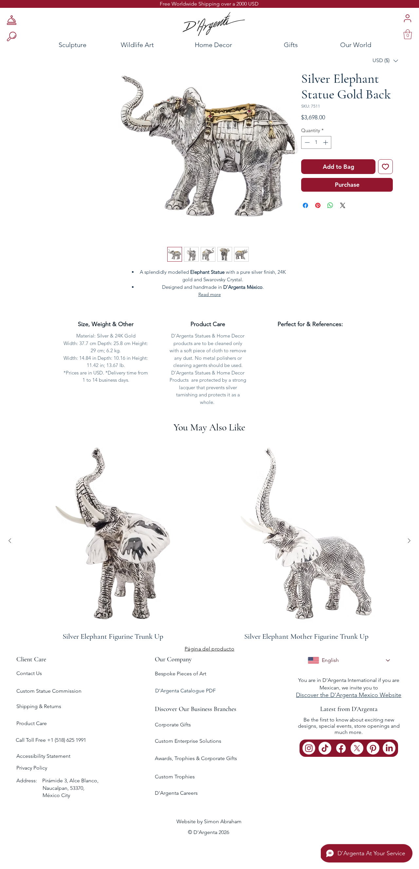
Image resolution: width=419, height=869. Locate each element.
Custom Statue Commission (49, 691)
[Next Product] (409, 541)
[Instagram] (308, 748)
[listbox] (385, 60)
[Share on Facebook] (305, 205)
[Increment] (326, 142)
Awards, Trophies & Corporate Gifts (196, 758)
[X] (357, 748)
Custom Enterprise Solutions (188, 741)
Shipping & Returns (38, 706)
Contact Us (29, 673)
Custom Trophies (175, 776)
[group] (209, 540)
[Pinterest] (373, 748)
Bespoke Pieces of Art (180, 673)
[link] (408, 34)
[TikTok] (325, 748)
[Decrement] (306, 142)
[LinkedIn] (389, 748)
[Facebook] (341, 748)
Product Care (31, 723)
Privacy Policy (31, 768)
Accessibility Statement (43, 756)
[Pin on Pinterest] (318, 205)
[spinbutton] (316, 142)
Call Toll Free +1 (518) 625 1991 (51, 740)
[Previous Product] (10, 541)
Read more (209, 294)
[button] (385, 60)
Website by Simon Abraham (209, 821)
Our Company (173, 659)
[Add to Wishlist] (385, 166)
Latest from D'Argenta (348, 709)
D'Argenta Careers (176, 793)
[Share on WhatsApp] (330, 205)
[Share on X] (343, 205)
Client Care (31, 659)
